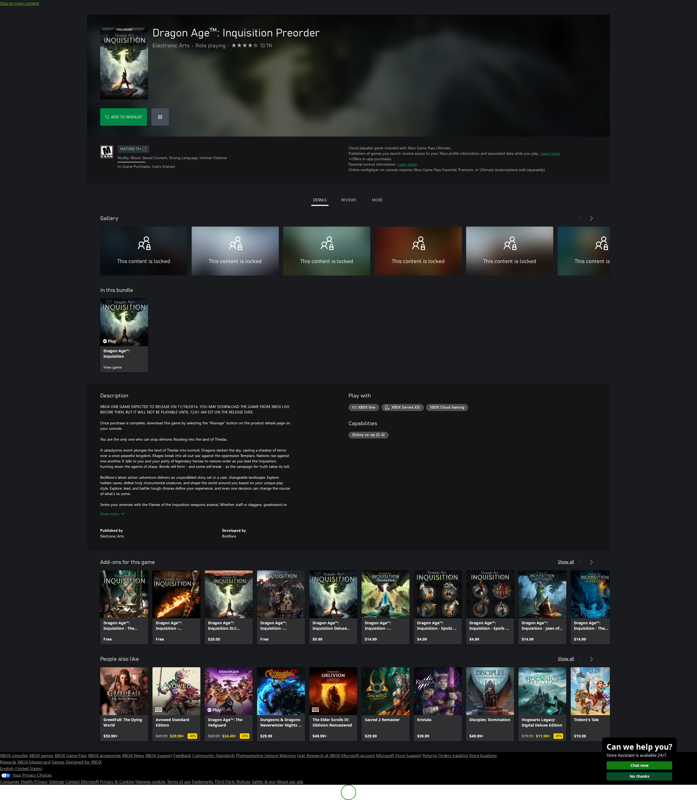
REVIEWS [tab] (348, 199)
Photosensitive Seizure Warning (266, 755)
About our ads (290, 781)
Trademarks (202, 781)
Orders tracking (453, 755)
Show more (109, 513)
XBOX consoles (14, 755)
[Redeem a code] (160, 117)
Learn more (550, 153)
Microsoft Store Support (398, 755)
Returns (430, 755)
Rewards (8, 762)
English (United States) (21, 768)
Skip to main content (19, 3)
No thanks (639, 776)
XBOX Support (158, 755)
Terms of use (179, 781)
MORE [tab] (377, 199)
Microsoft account (358, 755)
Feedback (182, 755)
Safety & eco (264, 781)
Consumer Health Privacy (24, 781)
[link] (124, 335)
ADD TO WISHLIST (126, 116)
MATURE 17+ (130, 149)
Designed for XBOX (84, 762)
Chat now (640, 765)
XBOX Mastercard (33, 762)
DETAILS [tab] (319, 199)
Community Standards (213, 755)
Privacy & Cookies (117, 781)
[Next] (591, 218)
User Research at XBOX (319, 755)
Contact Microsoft (82, 781)
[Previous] (580, 218)
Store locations (483, 755)
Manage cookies (150, 781)
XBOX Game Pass (70, 755)
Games (58, 762)
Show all (566, 561)
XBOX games (41, 755)
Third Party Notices (232, 781)
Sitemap (56, 781)
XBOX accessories (104, 755)
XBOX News (133, 755)
